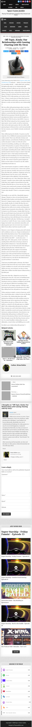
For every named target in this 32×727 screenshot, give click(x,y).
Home (4, 36)
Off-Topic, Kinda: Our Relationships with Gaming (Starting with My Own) (16, 42)
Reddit (18, 51)
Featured (4, 30)
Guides (19, 27)
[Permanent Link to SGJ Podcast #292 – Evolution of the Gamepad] (9, 335)
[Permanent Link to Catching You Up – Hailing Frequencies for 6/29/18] (23, 334)
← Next (13, 382)
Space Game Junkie (16, 11)
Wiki (16, 7)
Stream (17, 4)
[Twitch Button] (25, 2)
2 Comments (23, 47)
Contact (10, 4)
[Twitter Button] (19, 2)
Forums (22, 7)
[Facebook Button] (21, 2)
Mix (19, 53)
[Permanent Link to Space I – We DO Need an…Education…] (9, 352)
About (4, 4)
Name (4, 495)
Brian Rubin (9, 47)
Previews (11, 23)
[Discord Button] (28, 2)
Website (4, 507)
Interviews (12, 27)
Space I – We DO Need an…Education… (9, 359)
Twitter (6, 51)
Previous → (14, 392)
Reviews (18, 23)
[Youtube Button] (23, 2)
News (5, 23)
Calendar (10, 7)
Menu (4, 1)
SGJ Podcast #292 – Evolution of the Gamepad (8, 343)
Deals (10, 30)
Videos (26, 27)
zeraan (11, 412)
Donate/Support (25, 4)
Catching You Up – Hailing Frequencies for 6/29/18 (23, 342)
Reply (4, 448)
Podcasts (26, 23)
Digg (27, 51)
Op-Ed (5, 27)
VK (22, 51)
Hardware (17, 30)
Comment (5, 474)
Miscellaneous (26, 30)
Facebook (12, 51)
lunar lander (18, 376)
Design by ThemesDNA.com (16, 725)
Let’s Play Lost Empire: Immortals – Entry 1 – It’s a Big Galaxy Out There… (23, 357)
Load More (16, 652)
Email (4, 501)
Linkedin (14, 53)
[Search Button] (30, 2)
